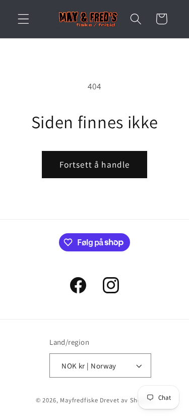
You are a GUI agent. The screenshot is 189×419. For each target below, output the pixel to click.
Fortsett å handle (94, 164)
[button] (23, 19)
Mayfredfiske (79, 400)
